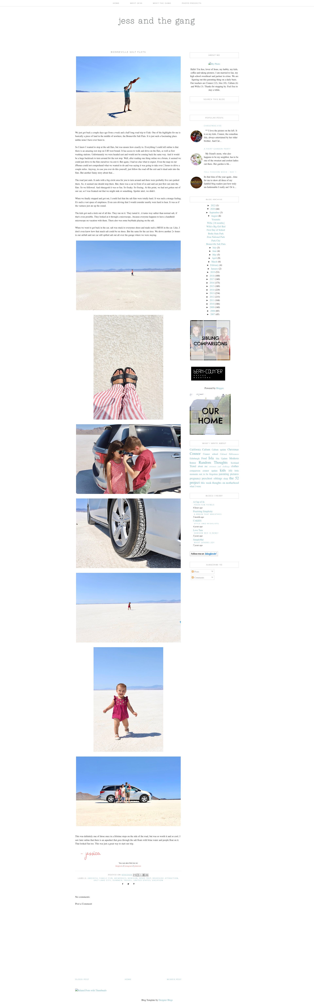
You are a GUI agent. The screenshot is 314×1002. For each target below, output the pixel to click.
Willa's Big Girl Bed (215, 226)
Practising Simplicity (203, 511)
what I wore (195, 486)
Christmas (233, 449)
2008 (212, 310)
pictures (234, 474)
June (214, 251)
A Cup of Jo (198, 501)
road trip (145, 878)
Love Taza (198, 530)
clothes (235, 466)
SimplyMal (198, 539)
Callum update (219, 449)
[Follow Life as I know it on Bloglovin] (204, 555)
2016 (212, 282)
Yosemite (216, 219)
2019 (212, 272)
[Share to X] (140, 875)
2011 (212, 300)
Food (204, 458)
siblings (218, 478)
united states (142, 880)
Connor (195, 453)
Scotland (235, 462)
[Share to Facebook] (144, 875)
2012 (212, 296)
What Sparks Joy (204, 542)
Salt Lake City (102, 880)
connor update (210, 470)
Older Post (82, 979)
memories (120, 878)
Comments (199, 577)
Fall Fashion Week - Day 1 (220, 172)
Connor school (210, 453)
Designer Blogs (166, 1000)
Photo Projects (191, 3)
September (214, 212)
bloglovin (118, 866)
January (214, 268)
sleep (225, 478)
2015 (212, 286)
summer (117, 880)
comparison (195, 470)
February (214, 265)
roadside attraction (165, 878)
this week (206, 483)
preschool (207, 478)
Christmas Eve (213, 126)
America (93, 878)
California (195, 449)
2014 (212, 289)
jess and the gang (157, 20)
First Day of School (216, 229)
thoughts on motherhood (225, 483)
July (214, 247)
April (214, 258)
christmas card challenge (219, 466)
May (214, 254)
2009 (212, 307)
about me (202, 466)
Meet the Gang (162, 3)
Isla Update (221, 458)
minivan (133, 878)
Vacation (157, 880)
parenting (224, 474)
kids (223, 470)
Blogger (219, 388)
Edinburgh (195, 458)
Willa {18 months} (216, 222)
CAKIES (197, 520)
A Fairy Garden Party (217, 149)
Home (116, 3)
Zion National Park (216, 236)
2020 (212, 208)
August (214, 215)
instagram (128, 866)
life (230, 470)
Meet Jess (136, 3)
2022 (213, 205)
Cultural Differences (229, 454)
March (214, 261)
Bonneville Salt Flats (216, 243)
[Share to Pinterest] (147, 875)
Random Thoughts (213, 462)
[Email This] (134, 875)
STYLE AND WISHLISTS (206, 523)
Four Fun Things (204, 505)
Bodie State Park (216, 233)
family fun (106, 878)
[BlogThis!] (137, 875)
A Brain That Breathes (208, 514)
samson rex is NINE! (206, 533)
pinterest (137, 866)
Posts (196, 571)
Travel (128, 880)
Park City (215, 240)
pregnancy (195, 478)
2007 (212, 314)
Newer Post (174, 979)
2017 (212, 279)
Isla (211, 457)
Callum (206, 449)
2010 (212, 303)
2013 (212, 293)
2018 (212, 275)
